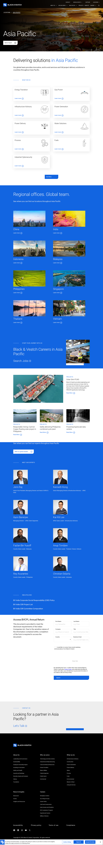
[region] (51, 842)
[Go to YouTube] (26, 830)
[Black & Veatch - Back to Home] (12, 5)
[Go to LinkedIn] (18, 830)
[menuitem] (68, 2)
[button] (99, 5)
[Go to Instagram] (22, 830)
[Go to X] (30, 830)
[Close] (100, 842)
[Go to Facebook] (14, 830)
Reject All (78, 842)
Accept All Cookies (90, 842)
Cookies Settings (67, 842)
